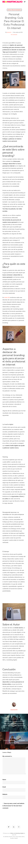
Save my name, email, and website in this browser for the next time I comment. (13, 806)
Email (5, 787)
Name (5, 779)
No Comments (14, 34)
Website (5, 794)
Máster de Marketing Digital (17, 833)
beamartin (9, 32)
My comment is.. (7, 756)
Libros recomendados (14, 10)
